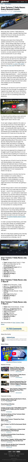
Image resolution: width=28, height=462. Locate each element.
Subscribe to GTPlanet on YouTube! (14, 362)
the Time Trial (10, 65)
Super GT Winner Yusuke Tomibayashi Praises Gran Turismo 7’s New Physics (17, 369)
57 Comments (8, 421)
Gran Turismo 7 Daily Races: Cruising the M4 (18, 375)
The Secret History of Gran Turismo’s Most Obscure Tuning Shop (13, 414)
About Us (10, 453)
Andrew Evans (11, 337)
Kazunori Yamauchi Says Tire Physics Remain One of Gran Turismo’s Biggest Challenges (18, 383)
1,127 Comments (9, 401)
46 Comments (18, 385)
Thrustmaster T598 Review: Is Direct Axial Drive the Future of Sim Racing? (13, 430)
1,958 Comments (9, 447)
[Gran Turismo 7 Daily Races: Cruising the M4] (5, 376)
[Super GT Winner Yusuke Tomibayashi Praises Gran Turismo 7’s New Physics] (5, 369)
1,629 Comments (9, 442)
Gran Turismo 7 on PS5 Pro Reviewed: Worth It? (13, 425)
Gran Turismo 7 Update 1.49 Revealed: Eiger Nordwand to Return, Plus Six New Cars (13, 440)
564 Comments (8, 431)
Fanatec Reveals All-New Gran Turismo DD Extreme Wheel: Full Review (13, 445)
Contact (5, 453)
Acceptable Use (12, 455)
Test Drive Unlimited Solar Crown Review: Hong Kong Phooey (13, 435)
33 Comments (8, 416)
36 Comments (9, 405)
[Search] (26, 1)
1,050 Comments (18, 371)
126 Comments (8, 426)
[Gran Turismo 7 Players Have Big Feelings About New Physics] (5, 390)
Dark (14, 451)
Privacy (17, 455)
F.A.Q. (14, 453)
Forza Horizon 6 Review (7, 404)
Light (10, 451)
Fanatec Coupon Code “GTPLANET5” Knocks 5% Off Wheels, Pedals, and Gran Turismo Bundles (14, 409)
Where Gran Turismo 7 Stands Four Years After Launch (12, 420)
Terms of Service (20, 453)
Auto (18, 451)
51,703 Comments (17, 11)
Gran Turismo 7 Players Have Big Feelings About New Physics (18, 390)
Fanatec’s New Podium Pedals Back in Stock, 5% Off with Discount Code (13, 399)
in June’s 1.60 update (18, 64)
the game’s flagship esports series (16, 216)
